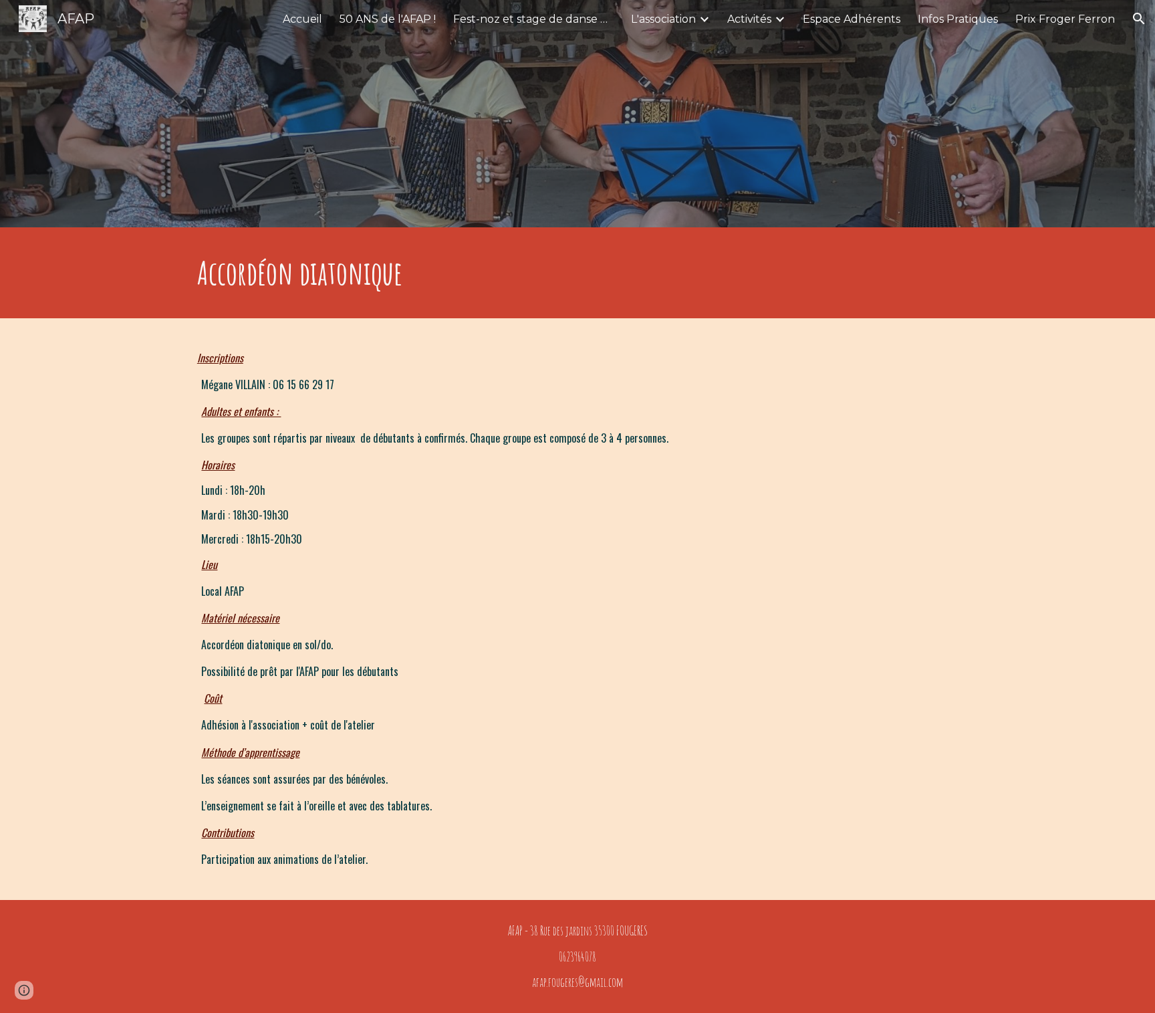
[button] (1139, 19)
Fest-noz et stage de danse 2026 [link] (533, 19)
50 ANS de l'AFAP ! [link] (388, 19)
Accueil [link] (302, 19)
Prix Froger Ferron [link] (1065, 19)
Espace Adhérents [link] (851, 19)
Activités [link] (749, 19)
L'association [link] (663, 19)
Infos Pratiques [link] (958, 19)
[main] (577, 272)
